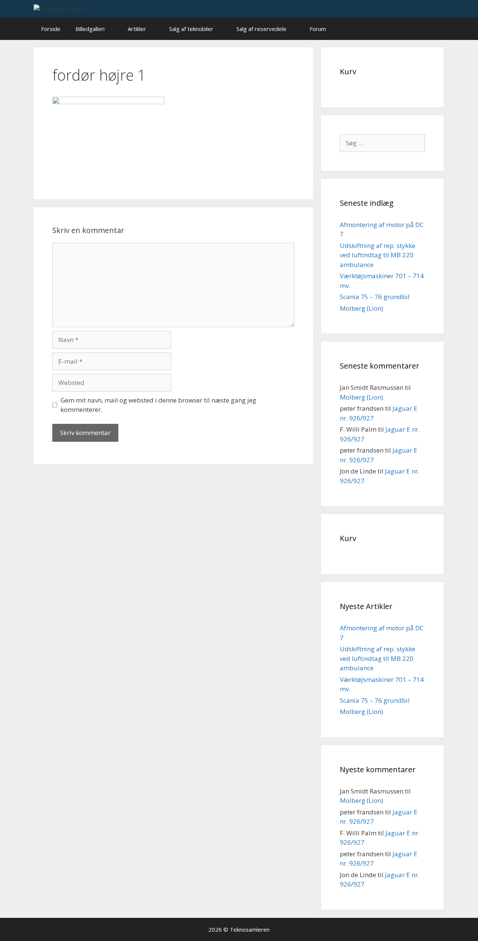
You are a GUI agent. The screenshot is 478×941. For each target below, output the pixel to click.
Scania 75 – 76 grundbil (375, 296)
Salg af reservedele (261, 28)
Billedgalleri (90, 28)
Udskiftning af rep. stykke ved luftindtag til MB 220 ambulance (377, 255)
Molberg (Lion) (361, 308)
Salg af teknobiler (191, 28)
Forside (50, 28)
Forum (318, 28)
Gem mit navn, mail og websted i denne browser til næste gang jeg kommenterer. (158, 405)
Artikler (137, 28)
